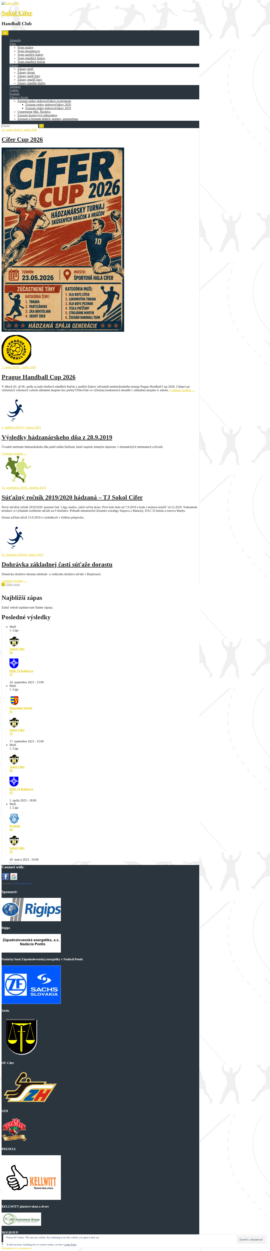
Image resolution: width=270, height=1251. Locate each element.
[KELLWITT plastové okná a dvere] (31, 1198)
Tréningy (15, 86)
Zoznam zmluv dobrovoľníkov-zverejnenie (44, 101)
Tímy (12, 44)
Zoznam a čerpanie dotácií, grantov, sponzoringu (47, 119)
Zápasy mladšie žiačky (31, 83)
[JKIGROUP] (21, 1224)
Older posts (11, 584)
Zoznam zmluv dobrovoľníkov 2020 (48, 104)
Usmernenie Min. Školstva (34, 111)
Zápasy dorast (26, 72)
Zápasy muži (25, 69)
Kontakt (14, 94)
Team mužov (25, 47)
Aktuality (15, 40)
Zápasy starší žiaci (28, 76)
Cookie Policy (70, 1244)
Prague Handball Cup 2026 (39, 377)
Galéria (14, 90)
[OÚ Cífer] (21, 1055)
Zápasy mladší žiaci (29, 79)
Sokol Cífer (17, 12)
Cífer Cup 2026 (22, 139)
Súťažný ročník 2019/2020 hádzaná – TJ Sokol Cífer (72, 497)
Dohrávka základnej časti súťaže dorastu (57, 564)
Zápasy (14, 65)
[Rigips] (31, 920)
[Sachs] (31, 1003)
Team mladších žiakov (31, 58)
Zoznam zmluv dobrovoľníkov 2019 (48, 108)
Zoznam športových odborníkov (37, 115)
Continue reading (182, 390)
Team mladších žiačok (31, 61)
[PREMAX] (14, 1141)
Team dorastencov (28, 51)
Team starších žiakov (30, 54)
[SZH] (30, 1103)
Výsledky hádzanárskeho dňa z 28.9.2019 (57, 437)
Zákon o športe (18, 97)
